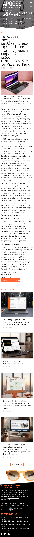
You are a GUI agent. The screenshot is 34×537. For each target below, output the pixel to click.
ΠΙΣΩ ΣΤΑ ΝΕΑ (17, 464)
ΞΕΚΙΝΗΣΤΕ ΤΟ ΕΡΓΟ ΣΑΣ (11, 280)
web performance (13, 498)
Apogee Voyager (19, 101)
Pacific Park (20, 106)
